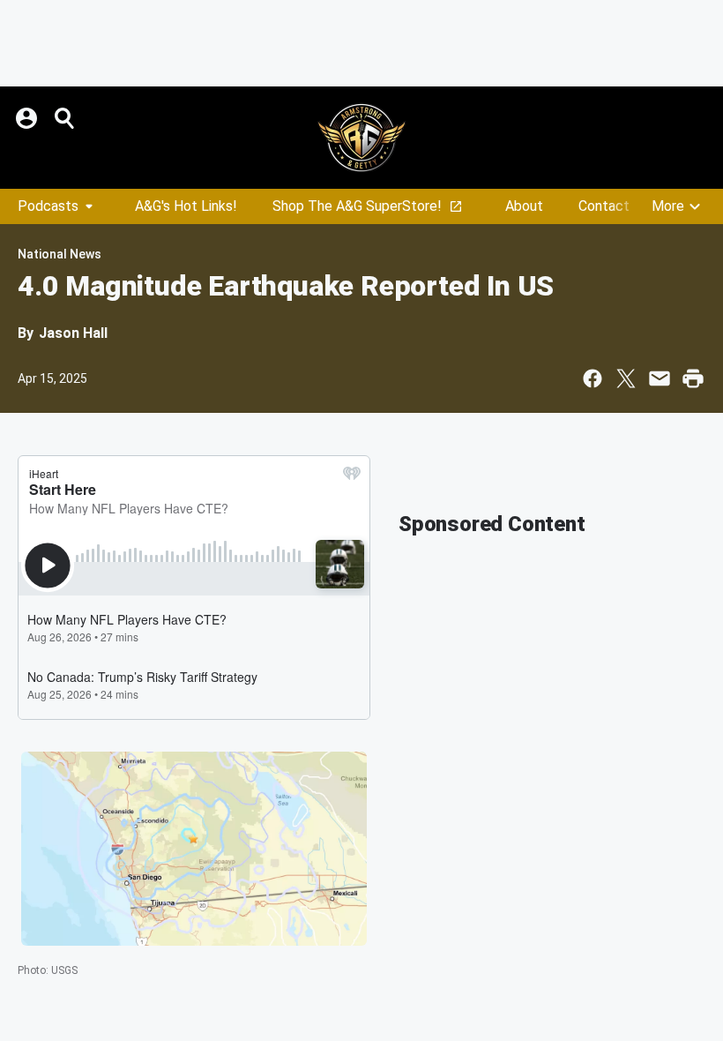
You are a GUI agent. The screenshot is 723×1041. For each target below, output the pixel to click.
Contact (604, 206)
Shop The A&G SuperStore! (357, 206)
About (524, 206)
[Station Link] (361, 137)
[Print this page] (693, 378)
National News (59, 254)
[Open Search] (65, 118)
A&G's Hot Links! (186, 206)
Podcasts (48, 206)
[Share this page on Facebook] (592, 378)
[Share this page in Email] (659, 378)
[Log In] (28, 118)
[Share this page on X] (626, 378)
